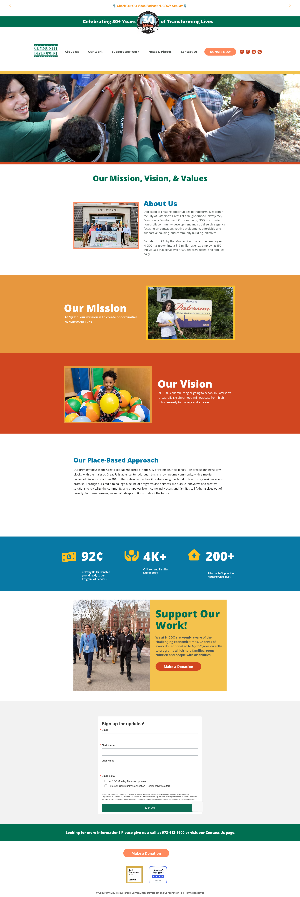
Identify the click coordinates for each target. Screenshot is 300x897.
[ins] (248, 52)
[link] (254, 52)
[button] (71, 51)
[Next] (290, 5)
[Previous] (10, 5)
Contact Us (215, 832)
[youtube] (260, 52)
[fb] (242, 52)
